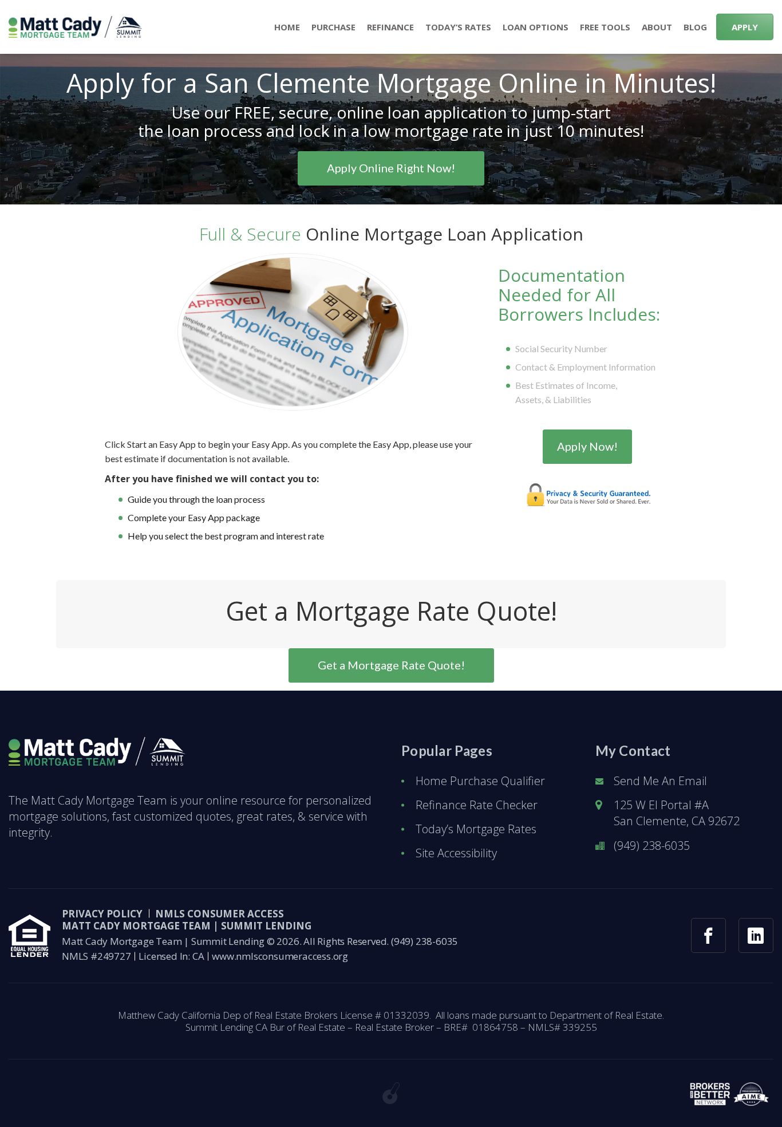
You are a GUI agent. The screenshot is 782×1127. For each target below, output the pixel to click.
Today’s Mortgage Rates (476, 829)
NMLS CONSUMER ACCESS (219, 914)
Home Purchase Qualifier (480, 781)
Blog (695, 27)
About (657, 27)
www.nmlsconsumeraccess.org (280, 956)
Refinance (390, 27)
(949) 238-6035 (652, 845)
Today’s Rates (458, 27)
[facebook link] (708, 935)
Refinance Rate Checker (477, 805)
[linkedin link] (755, 935)
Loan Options (535, 27)
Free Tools (605, 27)
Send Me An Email (660, 781)
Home (287, 27)
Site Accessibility (456, 853)
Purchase (333, 27)
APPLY (745, 27)
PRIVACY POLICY (102, 914)
